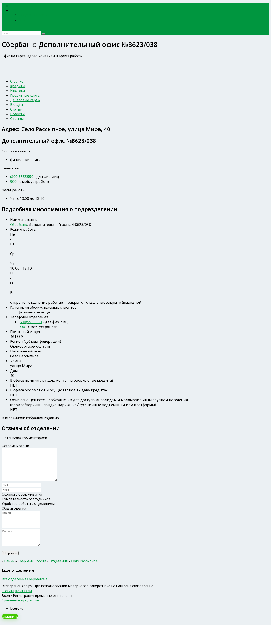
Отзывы (17, 118)
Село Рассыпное (84, 561)
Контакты (23, 591)
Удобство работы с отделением (28, 503)
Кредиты (17, 86)
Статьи (16, 109)
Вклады (16, 104)
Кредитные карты (25, 95)
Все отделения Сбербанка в (25, 579)
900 (13, 181)
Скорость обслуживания (22, 494)
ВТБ (22, 19)
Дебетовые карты (25, 100)
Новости (17, 114)
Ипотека (17, 90)
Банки (18, 10)
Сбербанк (18, 224)
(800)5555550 (21, 176)
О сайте (8, 591)
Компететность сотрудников (26, 499)
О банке (16, 81)
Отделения (58, 561)
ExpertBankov (24, 6)
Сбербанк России (33, 15)
